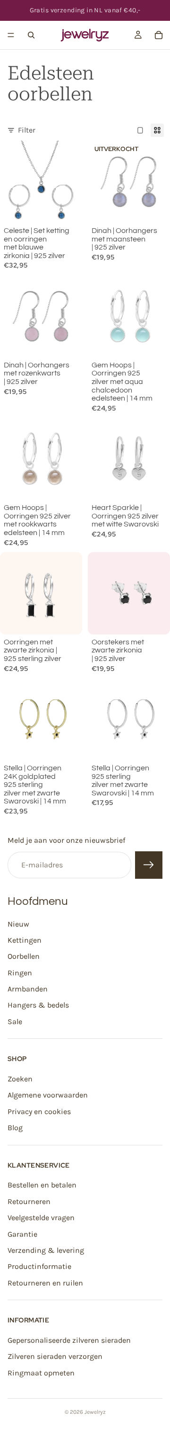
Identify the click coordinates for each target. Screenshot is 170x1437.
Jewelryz (95, 1412)
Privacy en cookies (39, 1111)
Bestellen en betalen (42, 1185)
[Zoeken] (31, 35)
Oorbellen (24, 956)
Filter (26, 129)
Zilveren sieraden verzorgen (55, 1356)
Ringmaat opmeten (41, 1372)
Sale (15, 1021)
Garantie (22, 1234)
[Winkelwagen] (158, 35)
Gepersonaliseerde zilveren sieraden (69, 1340)
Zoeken (20, 1078)
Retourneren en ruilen (45, 1282)
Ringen (20, 972)
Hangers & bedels (38, 1005)
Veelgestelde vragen (41, 1218)
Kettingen (25, 940)
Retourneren (29, 1201)
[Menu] (11, 35)
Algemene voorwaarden (48, 1095)
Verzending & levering (46, 1250)
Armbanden (28, 989)
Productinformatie (39, 1266)
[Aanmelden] (148, 865)
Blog (15, 1128)
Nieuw (18, 923)
